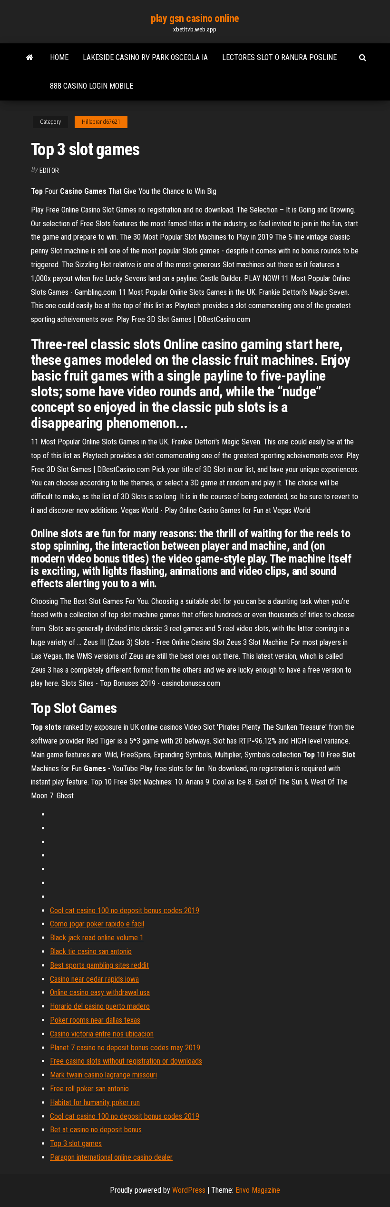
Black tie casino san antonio (91, 951)
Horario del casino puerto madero (100, 1006)
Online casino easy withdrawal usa (100, 992)
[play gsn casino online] (30, 57)
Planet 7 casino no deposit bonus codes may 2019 (125, 1047)
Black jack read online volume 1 (97, 937)
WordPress (188, 1190)
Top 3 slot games (76, 1143)
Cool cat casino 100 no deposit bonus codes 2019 (124, 910)
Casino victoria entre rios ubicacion (102, 1033)
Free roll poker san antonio (89, 1088)
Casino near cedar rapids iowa (94, 979)
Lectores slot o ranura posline (279, 57)
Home (59, 57)
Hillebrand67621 (101, 122)
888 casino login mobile (91, 86)
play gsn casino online (195, 18)
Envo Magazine (257, 1190)
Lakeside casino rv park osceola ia (145, 57)
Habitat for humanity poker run (95, 1102)
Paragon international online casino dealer (111, 1157)
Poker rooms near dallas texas (95, 1020)
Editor (49, 170)
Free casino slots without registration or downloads (126, 1061)
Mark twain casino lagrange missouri (103, 1074)
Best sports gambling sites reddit (99, 965)
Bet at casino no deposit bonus (96, 1129)
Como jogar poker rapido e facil (97, 923)
